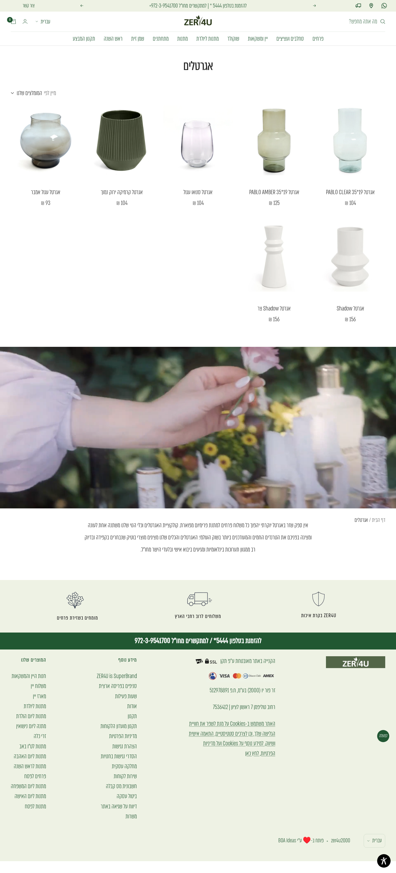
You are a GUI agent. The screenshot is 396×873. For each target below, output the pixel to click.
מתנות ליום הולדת (31, 716)
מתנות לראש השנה (30, 766)
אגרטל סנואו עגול (198, 192)
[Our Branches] (371, 5)
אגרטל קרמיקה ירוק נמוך (122, 192)
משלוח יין (38, 686)
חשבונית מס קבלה (121, 786)
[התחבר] (25, 21)
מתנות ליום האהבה (30, 756)
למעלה (383, 736)
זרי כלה (40, 736)
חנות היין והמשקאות (29, 676)
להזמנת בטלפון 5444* (237, 641)
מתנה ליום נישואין (31, 726)
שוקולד (233, 38)
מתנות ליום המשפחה (28, 786)
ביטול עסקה (127, 796)
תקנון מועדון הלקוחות (118, 726)
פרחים (318, 38)
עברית (45, 22)
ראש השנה (113, 38)
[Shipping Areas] (358, 5)
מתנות (182, 38)
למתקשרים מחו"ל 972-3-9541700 (172, 641)
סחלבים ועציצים (290, 38)
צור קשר (29, 5)
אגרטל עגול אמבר (45, 192)
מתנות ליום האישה (30, 796)
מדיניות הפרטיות (123, 736)
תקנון (132, 716)
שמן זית (137, 38)
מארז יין (39, 696)
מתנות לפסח (35, 806)
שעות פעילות (126, 696)
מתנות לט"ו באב (32, 746)
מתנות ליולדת (207, 38)
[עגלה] (13, 21)
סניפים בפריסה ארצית (118, 686)
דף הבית (378, 520)
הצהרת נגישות (124, 746)
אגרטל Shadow (350, 308)
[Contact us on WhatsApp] (384, 5)
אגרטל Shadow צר (274, 308)
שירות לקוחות (125, 776)
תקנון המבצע (84, 38)
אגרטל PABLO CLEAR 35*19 (350, 192)
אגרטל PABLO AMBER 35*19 (274, 192)
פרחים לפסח (35, 776)
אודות (132, 706)
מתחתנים (161, 38)
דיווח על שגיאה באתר (119, 806)
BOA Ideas (287, 840)
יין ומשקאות (258, 38)
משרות (131, 816)
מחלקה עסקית (124, 766)
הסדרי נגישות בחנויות (119, 756)
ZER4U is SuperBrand (117, 676)
